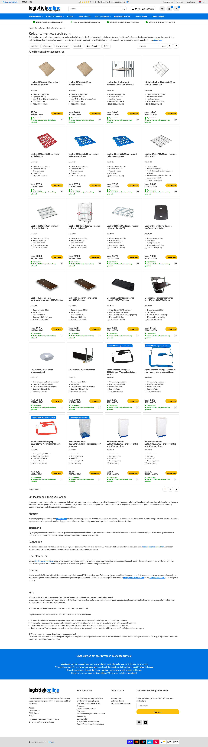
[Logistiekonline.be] (47, 9)
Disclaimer (81, 711)
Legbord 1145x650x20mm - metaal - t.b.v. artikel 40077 (84, 227)
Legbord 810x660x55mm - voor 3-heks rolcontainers (122, 155)
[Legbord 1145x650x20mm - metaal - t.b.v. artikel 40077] (85, 213)
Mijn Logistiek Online (144, 9)
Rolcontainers (35, 16)
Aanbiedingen (158, 16)
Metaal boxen (141, 16)
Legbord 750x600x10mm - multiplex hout (80, 83)
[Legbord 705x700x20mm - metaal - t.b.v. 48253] (161, 141)
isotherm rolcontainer (44, 561)
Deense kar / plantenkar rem (82, 370)
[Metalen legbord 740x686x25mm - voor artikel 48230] (161, 69)
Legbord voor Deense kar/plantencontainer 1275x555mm (47, 299)
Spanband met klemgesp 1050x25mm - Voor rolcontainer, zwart (121, 372)
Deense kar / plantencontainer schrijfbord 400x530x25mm (159, 299)
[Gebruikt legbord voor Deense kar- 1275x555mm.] (85, 285)
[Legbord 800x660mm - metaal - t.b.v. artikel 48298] (47, 213)
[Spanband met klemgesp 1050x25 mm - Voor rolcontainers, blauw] (161, 356)
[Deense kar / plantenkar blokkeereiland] (47, 356)
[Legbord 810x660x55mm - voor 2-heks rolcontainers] (85, 141)
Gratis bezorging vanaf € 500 (89, 703)
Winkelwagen (176, 8)
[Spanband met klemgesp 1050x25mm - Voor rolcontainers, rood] (47, 428)
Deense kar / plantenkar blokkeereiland (42, 371)
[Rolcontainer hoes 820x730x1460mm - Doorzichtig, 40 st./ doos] (85, 428)
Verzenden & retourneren (121, 703)
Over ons (179, 2)
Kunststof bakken (54, 16)
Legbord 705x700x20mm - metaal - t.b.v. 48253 (161, 155)
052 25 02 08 (27, 2)
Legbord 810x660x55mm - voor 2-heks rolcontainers (84, 155)
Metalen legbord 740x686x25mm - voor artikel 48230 (160, 83)
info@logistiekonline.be (10, 2)
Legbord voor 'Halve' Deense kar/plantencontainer (158, 227)
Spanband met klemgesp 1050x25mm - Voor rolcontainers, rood (46, 443)
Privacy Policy (117, 698)
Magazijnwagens (102, 16)
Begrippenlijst (82, 719)
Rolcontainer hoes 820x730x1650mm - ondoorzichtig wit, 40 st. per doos (160, 443)
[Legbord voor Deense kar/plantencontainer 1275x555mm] (47, 285)
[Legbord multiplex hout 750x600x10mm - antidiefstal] (123, 69)
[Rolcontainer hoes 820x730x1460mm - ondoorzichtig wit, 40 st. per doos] (123, 428)
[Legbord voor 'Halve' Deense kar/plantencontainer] (161, 213)
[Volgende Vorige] (176, 489)
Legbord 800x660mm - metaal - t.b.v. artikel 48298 (45, 227)
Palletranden (84, 16)
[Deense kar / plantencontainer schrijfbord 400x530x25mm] (161, 285)
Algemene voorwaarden (86, 708)
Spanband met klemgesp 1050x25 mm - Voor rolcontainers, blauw (160, 371)
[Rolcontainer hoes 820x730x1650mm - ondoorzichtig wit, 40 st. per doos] (161, 428)
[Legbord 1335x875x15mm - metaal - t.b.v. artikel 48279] (123, 213)
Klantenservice (167, 2)
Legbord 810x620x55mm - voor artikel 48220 (45, 155)
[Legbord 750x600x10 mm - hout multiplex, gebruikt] (47, 69)
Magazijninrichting (122, 16)
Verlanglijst (162, 8)
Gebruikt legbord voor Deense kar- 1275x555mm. (83, 299)
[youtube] (139, 722)
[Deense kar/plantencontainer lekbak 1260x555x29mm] (123, 285)
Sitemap (51, 742)
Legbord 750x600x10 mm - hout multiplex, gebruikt (45, 83)
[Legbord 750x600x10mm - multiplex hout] (85, 69)
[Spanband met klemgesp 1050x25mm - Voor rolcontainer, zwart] (123, 356)
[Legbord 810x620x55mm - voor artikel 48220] (47, 141)
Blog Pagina (191, 2)
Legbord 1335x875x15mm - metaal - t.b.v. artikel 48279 (123, 227)
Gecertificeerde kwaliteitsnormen (90, 724)
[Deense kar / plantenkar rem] (85, 356)
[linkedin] (145, 722)
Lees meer (57, 113)
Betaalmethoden (117, 701)
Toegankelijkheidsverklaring (88, 721)
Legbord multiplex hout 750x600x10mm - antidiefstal (120, 83)
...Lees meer (157, 40)
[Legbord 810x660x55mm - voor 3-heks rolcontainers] (123, 141)
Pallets (70, 16)
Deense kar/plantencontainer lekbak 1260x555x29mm (120, 299)
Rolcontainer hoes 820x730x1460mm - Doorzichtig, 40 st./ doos (85, 443)
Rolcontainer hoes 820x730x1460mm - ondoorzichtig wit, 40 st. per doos (122, 443)
